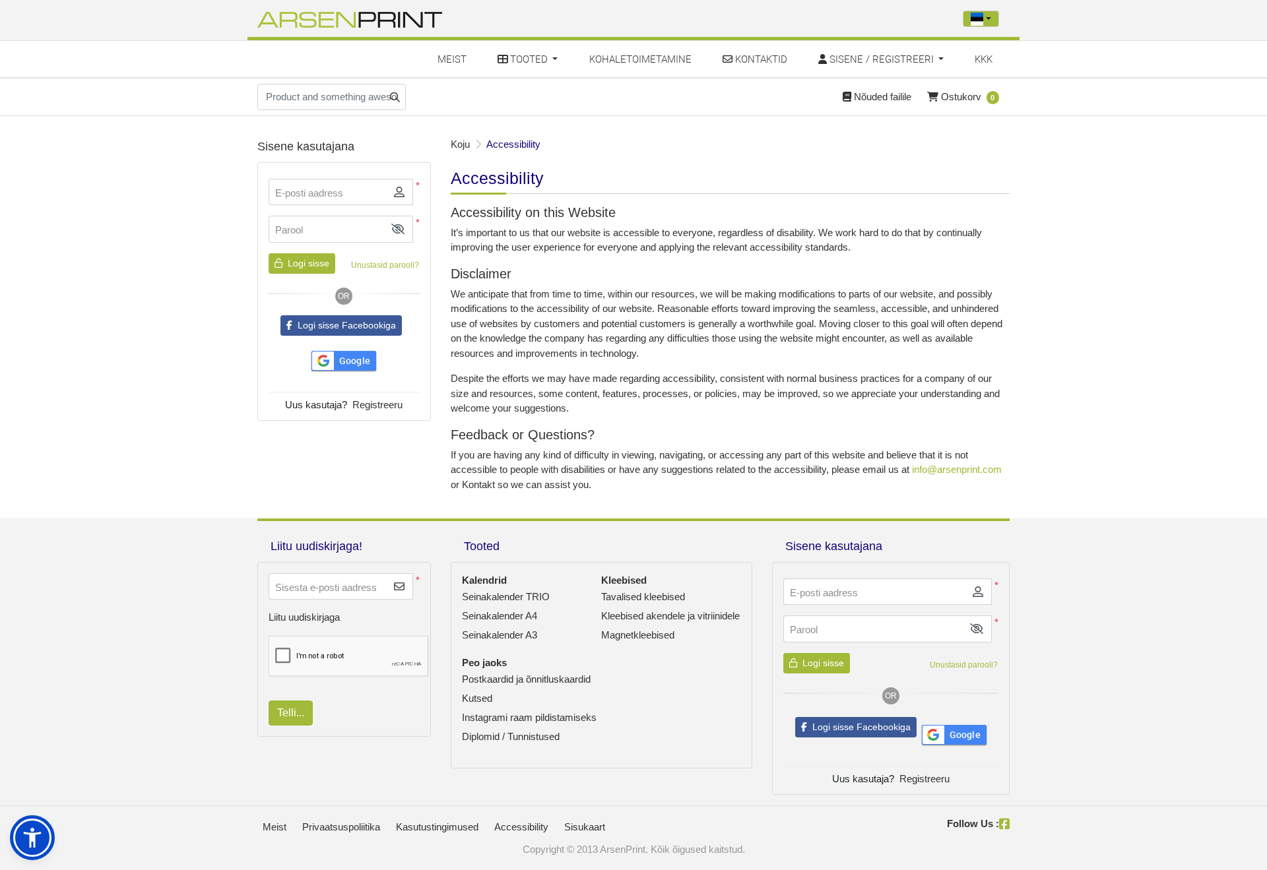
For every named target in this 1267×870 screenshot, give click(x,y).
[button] (398, 229)
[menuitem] (452, 59)
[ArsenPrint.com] (349, 18)
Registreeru (377, 404)
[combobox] (981, 19)
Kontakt (478, 484)
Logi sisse (307, 263)
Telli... (290, 712)
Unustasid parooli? (385, 265)
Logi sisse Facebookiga (344, 325)
